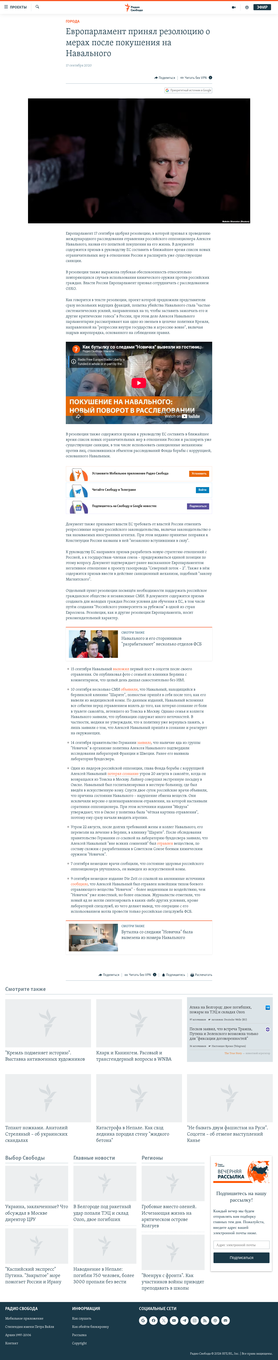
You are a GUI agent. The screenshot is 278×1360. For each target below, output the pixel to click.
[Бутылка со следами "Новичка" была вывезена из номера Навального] (93, 937)
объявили (129, 690)
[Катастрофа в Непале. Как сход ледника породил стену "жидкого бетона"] (139, 1098)
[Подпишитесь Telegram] (184, 1321)
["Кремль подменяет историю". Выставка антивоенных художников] (48, 1023)
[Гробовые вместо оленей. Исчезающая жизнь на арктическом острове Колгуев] (173, 1183)
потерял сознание (123, 774)
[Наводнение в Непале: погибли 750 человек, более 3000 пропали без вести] (104, 1246)
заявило (144, 743)
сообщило (79, 884)
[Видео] (233, 7)
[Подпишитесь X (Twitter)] (164, 1321)
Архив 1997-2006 (18, 1335)
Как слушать (81, 1319)
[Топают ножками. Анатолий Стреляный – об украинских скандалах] (48, 1098)
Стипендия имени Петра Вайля (29, 1327)
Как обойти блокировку (90, 1327)
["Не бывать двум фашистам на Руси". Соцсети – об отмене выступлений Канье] (230, 1098)
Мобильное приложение (24, 1319)
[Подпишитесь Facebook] (153, 1321)
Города (72, 22)
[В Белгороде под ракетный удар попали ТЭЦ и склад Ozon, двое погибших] (104, 1183)
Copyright (79, 1343)
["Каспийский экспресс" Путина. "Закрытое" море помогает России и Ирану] (36, 1246)
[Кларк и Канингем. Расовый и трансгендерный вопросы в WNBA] (139, 1023)
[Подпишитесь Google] (143, 1321)
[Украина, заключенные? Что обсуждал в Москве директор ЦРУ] (36, 1183)
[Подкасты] (215, 1321)
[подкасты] (246, 7)
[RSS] (205, 1321)
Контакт (11, 1343)
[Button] (164, 78)
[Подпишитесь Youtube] (174, 1321)
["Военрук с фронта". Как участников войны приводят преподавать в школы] (173, 1252)
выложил (121, 669)
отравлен (165, 844)
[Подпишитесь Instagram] (194, 1321)
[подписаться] (225, 1321)
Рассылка (79, 1335)
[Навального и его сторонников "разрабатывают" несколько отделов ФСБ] (93, 644)
